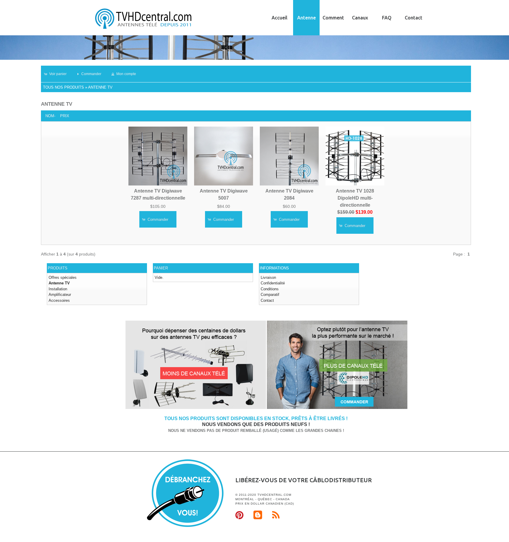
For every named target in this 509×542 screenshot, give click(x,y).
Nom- (50, 116)
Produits (57, 268)
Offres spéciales (63, 277)
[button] (58, 74)
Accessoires (59, 300)
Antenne (306, 17)
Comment (333, 17)
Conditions (270, 289)
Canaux (360, 17)
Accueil (279, 17)
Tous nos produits (63, 87)
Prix (64, 116)
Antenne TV (100, 87)
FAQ (386, 17)
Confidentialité (273, 283)
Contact (413, 17)
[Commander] (337, 408)
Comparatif (270, 294)
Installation (58, 289)
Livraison (268, 277)
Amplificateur (60, 294)
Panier (161, 268)
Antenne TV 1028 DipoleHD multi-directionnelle (355, 198)
